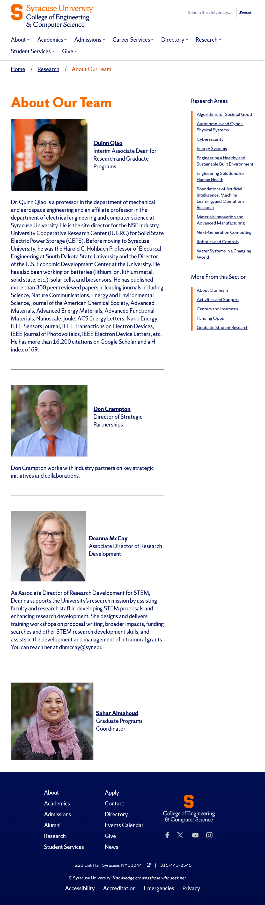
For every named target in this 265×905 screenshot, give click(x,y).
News (111, 847)
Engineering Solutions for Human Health (220, 176)
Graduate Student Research (222, 327)
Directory (172, 39)
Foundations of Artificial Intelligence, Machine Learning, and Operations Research (220, 198)
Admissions (87, 39)
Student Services (31, 51)
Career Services (131, 39)
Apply (112, 792)
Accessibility (80, 888)
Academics (50, 39)
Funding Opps (210, 318)
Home (18, 69)
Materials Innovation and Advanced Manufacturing (221, 220)
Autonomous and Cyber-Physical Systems (220, 127)
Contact (114, 803)
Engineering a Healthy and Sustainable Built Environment (225, 161)
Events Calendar (124, 825)
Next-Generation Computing (224, 232)
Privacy (191, 888)
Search (245, 12)
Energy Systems (212, 148)
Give (67, 51)
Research (206, 39)
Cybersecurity (210, 139)
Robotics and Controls (218, 241)
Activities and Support (218, 299)
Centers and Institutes (217, 309)
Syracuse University (92, 878)
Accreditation (119, 888)
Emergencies (159, 888)
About (18, 39)
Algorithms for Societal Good (224, 114)
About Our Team (212, 290)
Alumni (52, 825)
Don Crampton (111, 409)
